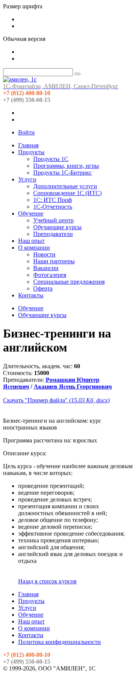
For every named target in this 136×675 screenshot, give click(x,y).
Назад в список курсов (47, 581)
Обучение (30, 213)
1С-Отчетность (52, 206)
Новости (44, 254)
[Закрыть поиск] (77, 74)
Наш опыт (31, 241)
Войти (26, 132)
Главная (28, 145)
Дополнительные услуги (65, 186)
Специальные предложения (69, 281)
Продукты (31, 152)
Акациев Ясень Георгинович (73, 386)
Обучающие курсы (57, 227)
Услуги (27, 179)
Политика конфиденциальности (59, 642)
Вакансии (46, 268)
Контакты (30, 295)
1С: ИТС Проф (52, 200)
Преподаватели (53, 234)
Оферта (43, 288)
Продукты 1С (50, 159)
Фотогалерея (49, 275)
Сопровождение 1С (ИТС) (67, 193)
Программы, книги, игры (66, 165)
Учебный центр (53, 220)
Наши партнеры (54, 261)
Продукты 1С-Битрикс (62, 172)
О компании (34, 247)
